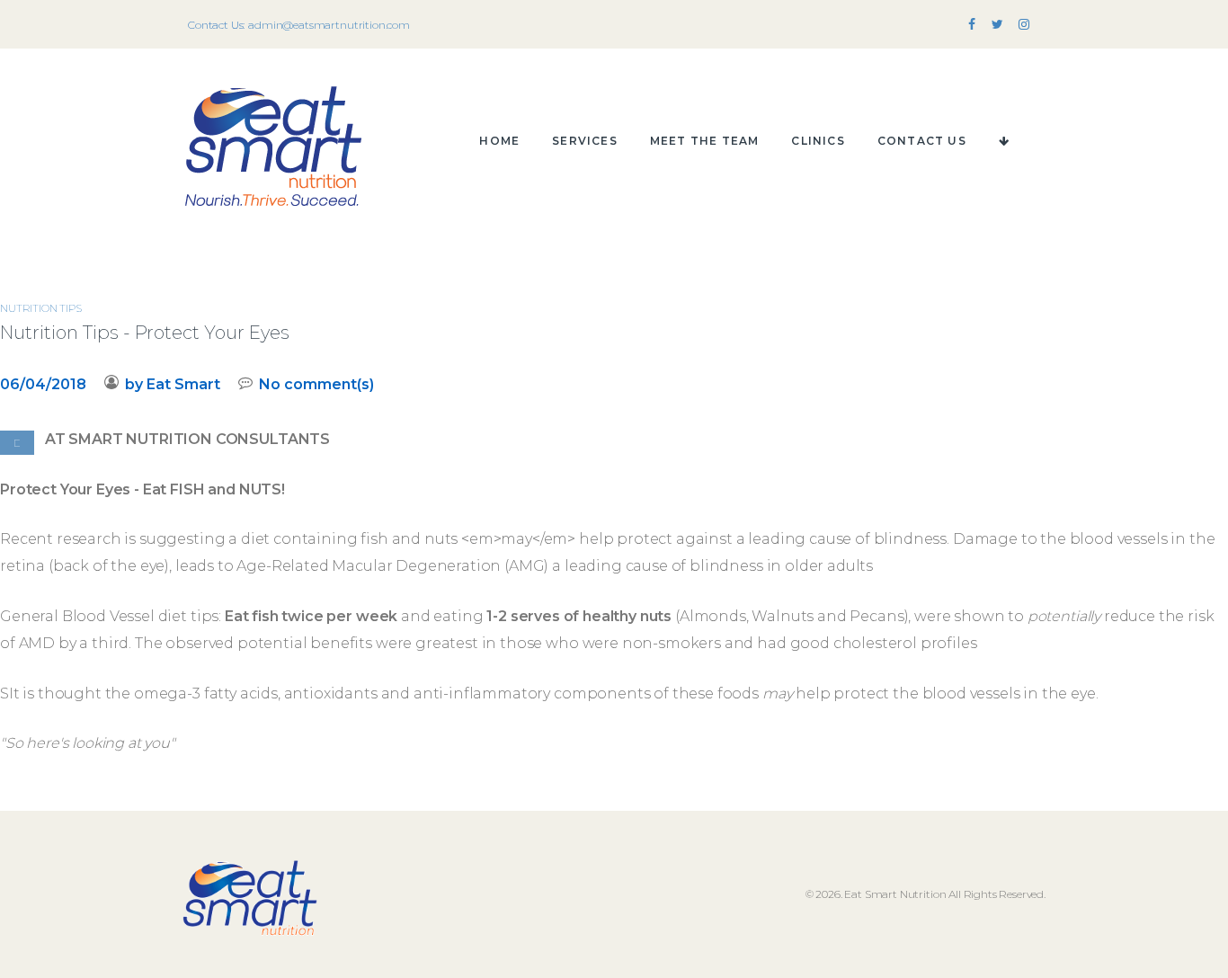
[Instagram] (1024, 24)
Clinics (817, 140)
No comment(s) (316, 384)
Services (585, 140)
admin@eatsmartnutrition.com (329, 24)
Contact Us (921, 140)
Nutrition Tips (41, 308)
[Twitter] (997, 24)
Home (499, 140)
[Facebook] (971, 24)
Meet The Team (705, 140)
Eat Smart (183, 384)
